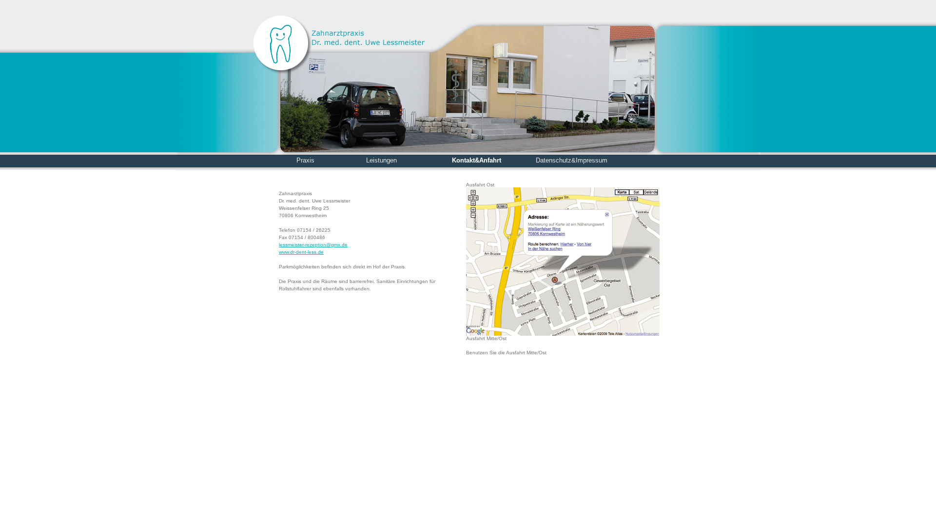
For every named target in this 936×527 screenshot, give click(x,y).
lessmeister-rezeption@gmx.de (313, 244)
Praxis (305, 160)
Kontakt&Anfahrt (476, 160)
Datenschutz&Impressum (571, 160)
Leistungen (381, 160)
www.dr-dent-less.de (301, 252)
